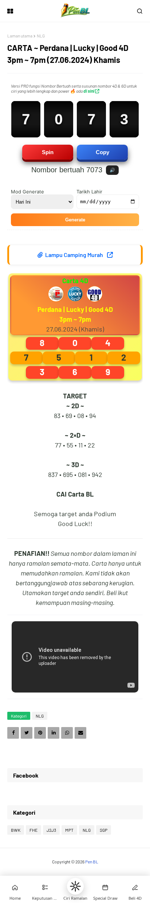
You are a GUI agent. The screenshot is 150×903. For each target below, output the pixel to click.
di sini (89, 90)
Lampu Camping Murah (74, 254)
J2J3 (51, 829)
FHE (33, 829)
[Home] (15, 887)
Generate (75, 219)
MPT (69, 829)
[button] (75, 886)
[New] (105, 887)
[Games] (45, 887)
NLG (41, 35)
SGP (103, 829)
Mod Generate (27, 191)
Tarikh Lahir (89, 191)
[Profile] (135, 887)
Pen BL (91, 861)
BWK (15, 829)
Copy (102, 152)
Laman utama (19, 35)
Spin (48, 152)
